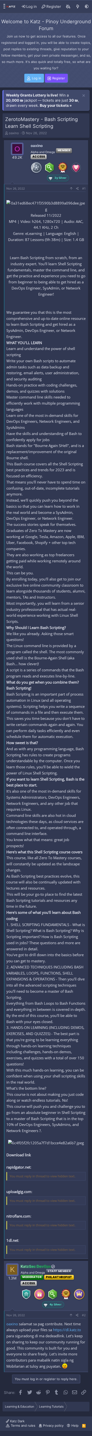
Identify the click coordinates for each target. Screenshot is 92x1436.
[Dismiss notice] (83, 96)
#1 (84, 188)
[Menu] (3, 6)
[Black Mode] (86, 6)
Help (75, 1425)
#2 (84, 1315)
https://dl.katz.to (67, 1329)
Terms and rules (23, 1425)
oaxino (14, 133)
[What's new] (77, 6)
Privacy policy (53, 1425)
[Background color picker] (68, 6)
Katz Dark (17, 1421)
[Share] (77, 189)
